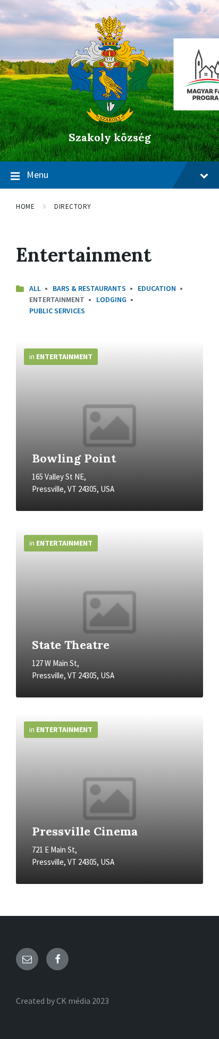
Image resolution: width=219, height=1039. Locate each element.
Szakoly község (110, 137)
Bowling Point (74, 458)
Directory (72, 206)
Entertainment (64, 356)
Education (157, 288)
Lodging (111, 299)
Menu (37, 174)
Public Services (57, 310)
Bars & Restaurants (89, 288)
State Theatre (71, 644)
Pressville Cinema (85, 831)
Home (25, 206)
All (35, 288)
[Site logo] (110, 119)
